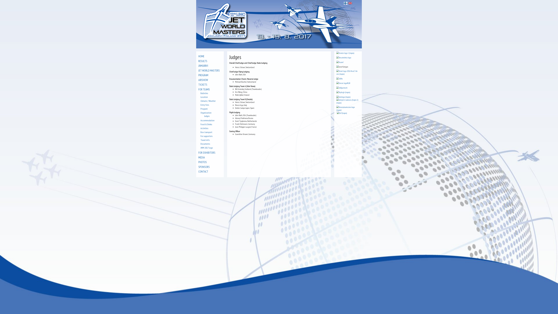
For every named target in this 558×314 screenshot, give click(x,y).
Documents (205, 143)
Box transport (206, 132)
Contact (203, 171)
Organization (206, 112)
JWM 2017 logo (207, 147)
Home (201, 56)
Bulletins (204, 93)
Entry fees (205, 104)
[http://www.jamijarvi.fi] (348, 101)
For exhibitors (206, 153)
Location (204, 97)
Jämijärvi (203, 66)
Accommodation (207, 120)
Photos (202, 162)
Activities (204, 128)
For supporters (207, 136)
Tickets (202, 84)
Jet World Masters (209, 70)
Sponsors (204, 167)
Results (202, 61)
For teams (204, 89)
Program (203, 75)
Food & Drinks (206, 124)
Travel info (205, 140)
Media (201, 157)
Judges (207, 116)
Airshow (203, 80)
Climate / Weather (208, 100)
